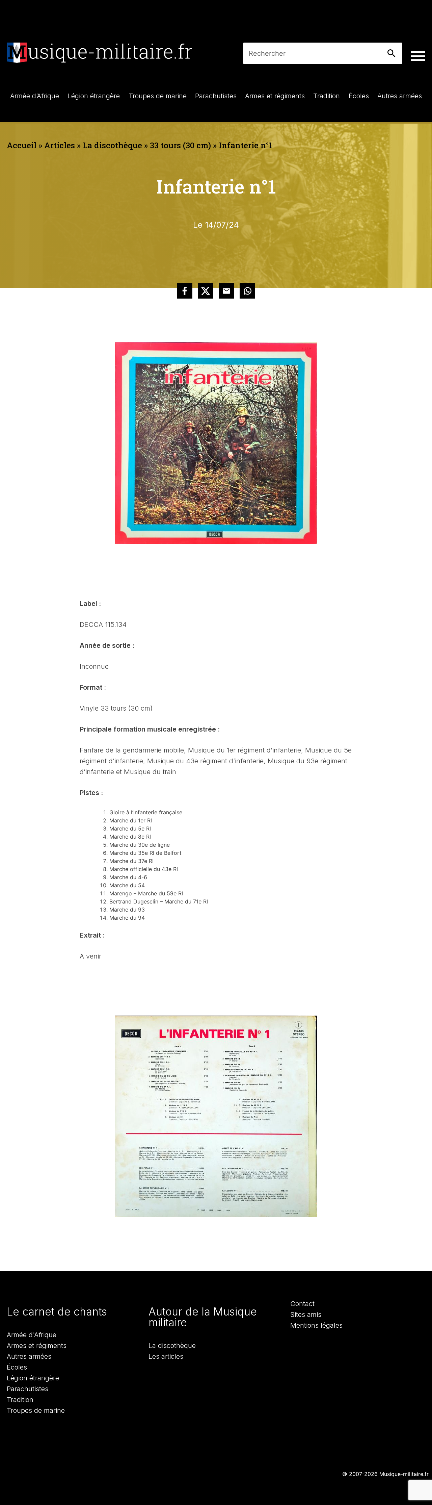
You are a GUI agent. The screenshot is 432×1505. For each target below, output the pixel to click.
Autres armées (29, 1356)
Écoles (17, 1367)
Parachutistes (27, 1389)
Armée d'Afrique (31, 1335)
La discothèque (112, 145)
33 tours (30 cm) (180, 145)
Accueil (21, 145)
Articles (59, 145)
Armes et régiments (36, 1346)
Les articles (165, 1356)
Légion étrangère (33, 1378)
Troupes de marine (36, 1410)
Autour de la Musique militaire (202, 1317)
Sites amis (305, 1314)
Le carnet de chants (57, 1311)
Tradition (20, 1400)
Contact (302, 1304)
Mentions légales (316, 1325)
